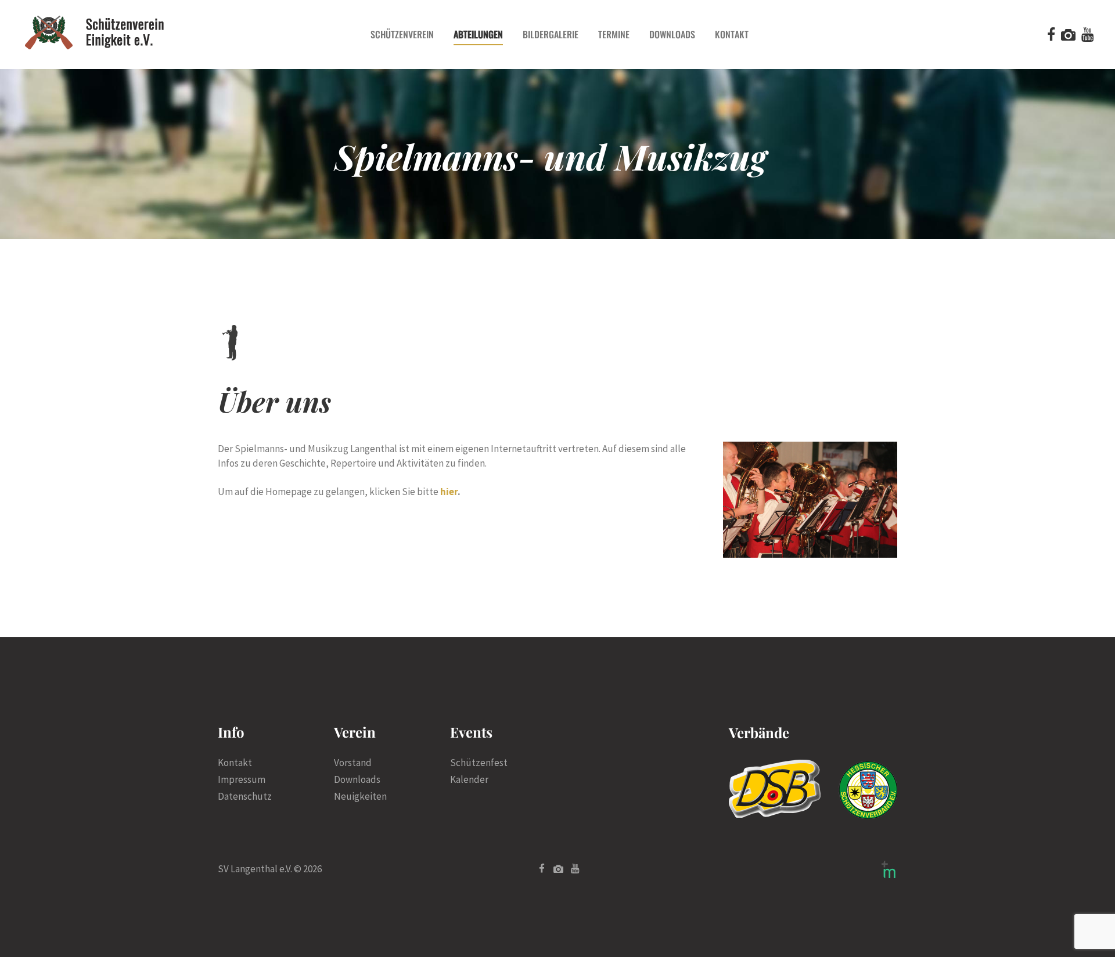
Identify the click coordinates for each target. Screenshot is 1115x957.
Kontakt (235, 762)
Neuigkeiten (360, 796)
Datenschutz (245, 796)
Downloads (357, 779)
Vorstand (353, 762)
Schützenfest (479, 762)
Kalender (469, 779)
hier (449, 491)
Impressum (241, 779)
